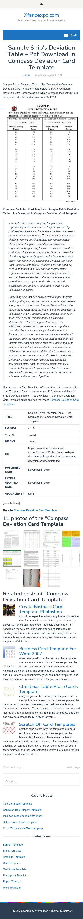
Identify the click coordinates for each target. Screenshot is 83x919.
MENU (73, 35)
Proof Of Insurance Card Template (23, 828)
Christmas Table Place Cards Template (48, 689)
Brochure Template (14, 857)
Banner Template (13, 844)
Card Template (11, 863)
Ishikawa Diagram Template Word (22, 816)
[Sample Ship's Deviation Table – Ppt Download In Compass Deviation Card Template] (31, 539)
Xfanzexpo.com (41, 15)
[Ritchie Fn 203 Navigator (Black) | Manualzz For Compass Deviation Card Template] (31, 558)
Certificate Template (14, 869)
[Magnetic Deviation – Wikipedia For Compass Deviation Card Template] (31, 578)
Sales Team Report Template (20, 822)
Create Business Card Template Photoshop (40, 609)
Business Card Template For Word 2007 (47, 651)
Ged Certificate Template (17, 803)
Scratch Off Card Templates (47, 724)
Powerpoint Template (15, 875)
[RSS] (41, 4)
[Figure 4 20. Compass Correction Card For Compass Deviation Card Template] (51, 558)
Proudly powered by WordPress (29, 911)
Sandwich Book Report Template (22, 810)
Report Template (12, 881)
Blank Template (12, 850)
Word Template (12, 887)
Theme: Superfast (61, 911)
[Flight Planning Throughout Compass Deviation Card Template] (71, 539)
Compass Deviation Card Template (35, 510)
